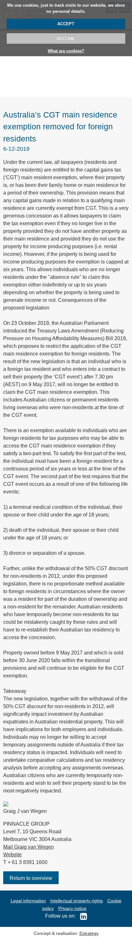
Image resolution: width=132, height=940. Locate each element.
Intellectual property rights (76, 900)
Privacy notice (72, 908)
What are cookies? (66, 51)
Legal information (28, 900)
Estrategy (89, 933)
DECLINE (66, 38)
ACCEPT (65, 23)
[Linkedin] (82, 916)
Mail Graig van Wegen (28, 847)
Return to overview (31, 878)
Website (12, 854)
